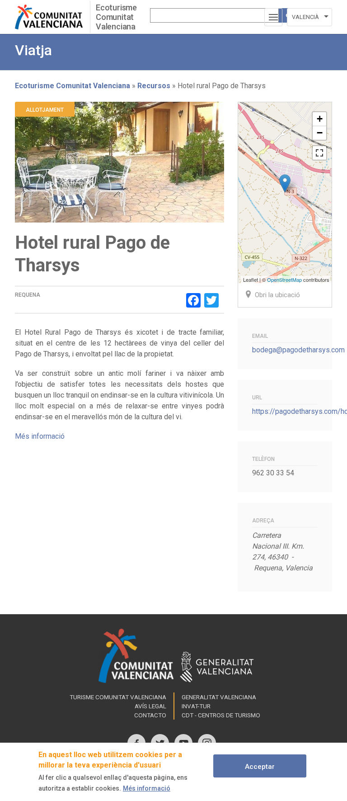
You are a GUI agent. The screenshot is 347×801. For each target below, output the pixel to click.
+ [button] (320, 118)
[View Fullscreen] (319, 153)
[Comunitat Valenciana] (52, 17)
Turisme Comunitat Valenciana (118, 697)
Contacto (150, 715)
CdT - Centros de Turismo (221, 715)
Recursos (153, 85)
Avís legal (150, 706)
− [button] (320, 132)
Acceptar (260, 767)
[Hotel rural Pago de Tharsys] (285, 183)
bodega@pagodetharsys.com (298, 350)
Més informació (40, 436)
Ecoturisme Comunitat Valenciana (116, 17)
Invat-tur (196, 706)
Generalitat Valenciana (219, 697)
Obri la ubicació (277, 295)
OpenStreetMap (284, 279)
